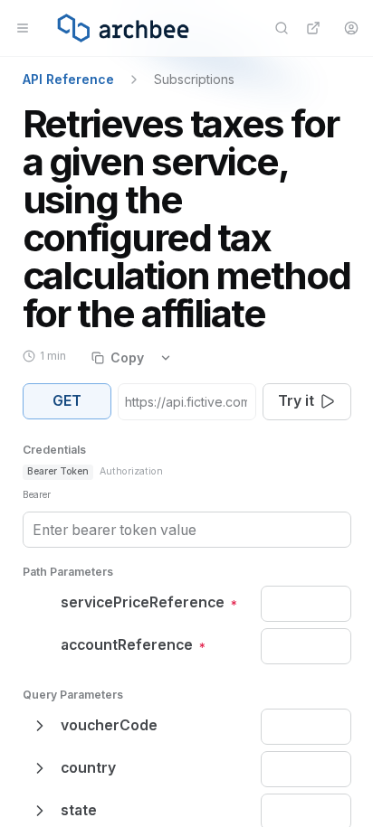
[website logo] (123, 28)
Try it (296, 400)
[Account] (351, 28)
